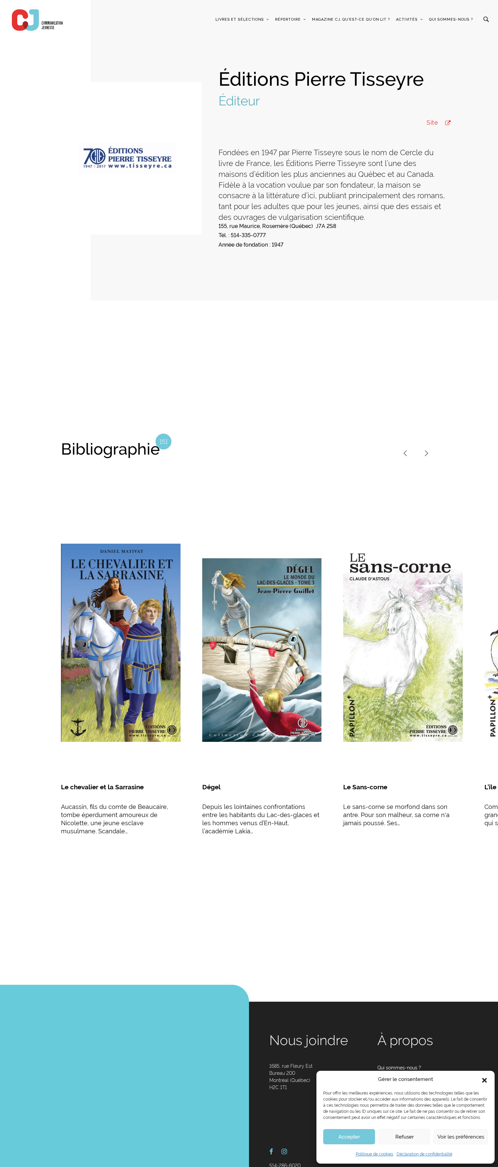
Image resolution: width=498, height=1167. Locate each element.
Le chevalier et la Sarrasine (102, 787)
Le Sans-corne (365, 787)
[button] (484, 1079)
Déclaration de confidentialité (424, 1154)
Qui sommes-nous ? (451, 19)
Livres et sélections (239, 19)
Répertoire (288, 19)
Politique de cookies (374, 1154)
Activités (407, 19)
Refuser (404, 1137)
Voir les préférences (460, 1137)
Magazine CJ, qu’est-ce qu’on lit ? (351, 19)
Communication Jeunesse (37, 20)
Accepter (349, 1137)
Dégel (211, 787)
